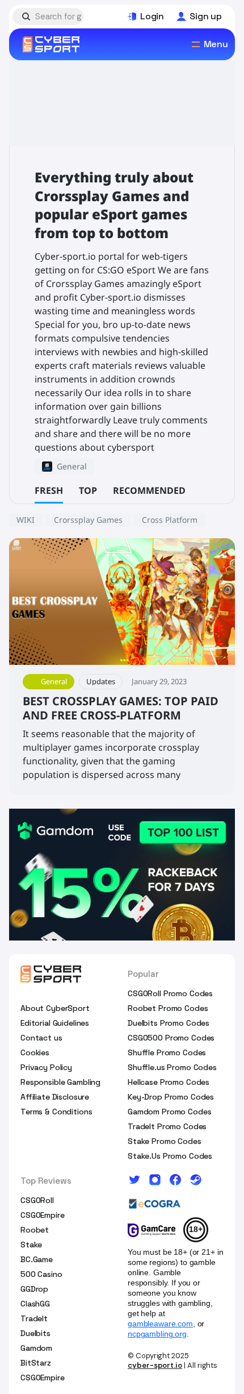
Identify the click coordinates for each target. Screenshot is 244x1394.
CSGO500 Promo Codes (171, 1038)
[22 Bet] (122, 874)
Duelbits (35, 1333)
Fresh (49, 490)
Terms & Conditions (56, 1111)
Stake (31, 1244)
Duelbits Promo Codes (168, 1023)
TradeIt (34, 1318)
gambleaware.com (160, 1323)
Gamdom (36, 1348)
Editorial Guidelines (54, 1023)
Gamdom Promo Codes (169, 1111)
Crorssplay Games (88, 519)
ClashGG (35, 1304)
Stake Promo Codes (164, 1141)
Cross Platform (169, 519)
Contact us (41, 1038)
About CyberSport (55, 1008)
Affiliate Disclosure (54, 1097)
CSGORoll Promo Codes (170, 993)
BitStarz (35, 1363)
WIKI (25, 519)
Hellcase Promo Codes (168, 1082)
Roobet (34, 1230)
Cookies (34, 1052)
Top (88, 490)
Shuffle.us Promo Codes (172, 1067)
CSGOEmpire (42, 1215)
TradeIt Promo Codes (167, 1126)
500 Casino (41, 1274)
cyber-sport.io (155, 1365)
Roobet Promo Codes (168, 1008)
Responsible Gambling (60, 1082)
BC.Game (36, 1259)
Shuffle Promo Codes (167, 1052)
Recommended (149, 490)
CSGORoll (37, 1200)
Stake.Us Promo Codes (170, 1156)
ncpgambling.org (157, 1333)
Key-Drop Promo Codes (171, 1097)
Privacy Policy (46, 1067)
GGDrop (34, 1289)
